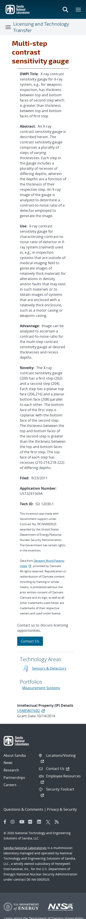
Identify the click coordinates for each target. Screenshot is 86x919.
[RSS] (58, 822)
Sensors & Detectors (49, 668)
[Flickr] (31, 822)
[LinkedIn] (40, 822)
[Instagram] (14, 822)
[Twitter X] (49, 822)
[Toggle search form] (65, 9)
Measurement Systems (41, 687)
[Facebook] (5, 822)
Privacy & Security (62, 809)
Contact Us (30, 641)
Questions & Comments (23, 809)
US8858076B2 (28, 710)
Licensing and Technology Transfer (41, 27)
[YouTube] (22, 822)
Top (73, 914)
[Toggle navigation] (8, 27)
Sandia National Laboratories (25, 848)
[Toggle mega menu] (78, 9)
